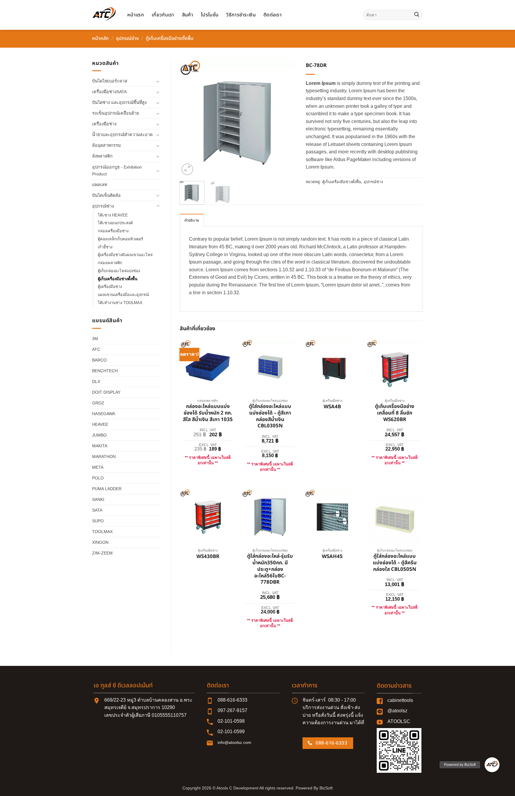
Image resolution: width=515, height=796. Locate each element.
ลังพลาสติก (102, 156)
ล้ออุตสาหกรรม (106, 145)
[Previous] (189, 118)
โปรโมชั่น (209, 14)
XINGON (100, 542)
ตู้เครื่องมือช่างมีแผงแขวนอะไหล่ (125, 255)
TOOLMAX (102, 531)
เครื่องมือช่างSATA (109, 91)
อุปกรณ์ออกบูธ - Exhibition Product (117, 170)
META (97, 467)
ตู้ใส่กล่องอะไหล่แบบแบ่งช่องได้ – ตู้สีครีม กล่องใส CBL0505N (395, 563)
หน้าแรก (135, 14)
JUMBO (99, 435)
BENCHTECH (105, 370)
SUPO (98, 520)
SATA (97, 510)
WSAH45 (332, 557)
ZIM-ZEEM (102, 553)
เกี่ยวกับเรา (163, 14)
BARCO (99, 360)
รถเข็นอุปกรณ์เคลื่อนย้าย (115, 113)
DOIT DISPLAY (106, 392)
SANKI (98, 499)
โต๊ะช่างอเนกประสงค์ (115, 223)
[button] (187, 169)
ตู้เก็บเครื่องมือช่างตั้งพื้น (169, 38)
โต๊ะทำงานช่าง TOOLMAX (120, 302)
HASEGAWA (103, 413)
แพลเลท (99, 184)
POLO (98, 478)
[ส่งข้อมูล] (417, 15)
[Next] (287, 118)
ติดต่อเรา (272, 14)
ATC (96, 349)
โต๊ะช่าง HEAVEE (113, 215)
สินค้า (187, 14)
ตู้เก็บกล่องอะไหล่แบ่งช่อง (119, 271)
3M (95, 338)
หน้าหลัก (100, 38)
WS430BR (207, 557)
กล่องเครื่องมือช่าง (113, 231)
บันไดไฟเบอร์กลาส (109, 81)
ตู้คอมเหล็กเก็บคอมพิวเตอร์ (120, 239)
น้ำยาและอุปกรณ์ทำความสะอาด (122, 134)
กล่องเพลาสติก (110, 263)
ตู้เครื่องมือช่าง (110, 286)
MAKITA (99, 445)
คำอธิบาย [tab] (191, 220)
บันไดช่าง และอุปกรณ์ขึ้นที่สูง (119, 102)
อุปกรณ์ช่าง (127, 38)
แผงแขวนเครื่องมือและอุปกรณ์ (123, 294)
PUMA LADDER (107, 488)
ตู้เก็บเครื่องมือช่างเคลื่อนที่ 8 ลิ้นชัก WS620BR (394, 413)
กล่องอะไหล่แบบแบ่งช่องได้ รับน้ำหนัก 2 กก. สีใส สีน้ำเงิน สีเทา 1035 (208, 413)
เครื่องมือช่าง (104, 123)
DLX (96, 381)
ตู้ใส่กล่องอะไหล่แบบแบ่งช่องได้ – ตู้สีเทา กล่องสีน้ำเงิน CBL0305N (270, 416)
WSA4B (332, 407)
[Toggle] (158, 81)
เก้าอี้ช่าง (105, 247)
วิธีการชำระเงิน (241, 14)
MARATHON (104, 456)
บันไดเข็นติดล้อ (106, 195)
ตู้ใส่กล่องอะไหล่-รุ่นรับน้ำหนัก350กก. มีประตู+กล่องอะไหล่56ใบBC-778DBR (270, 569)
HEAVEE (100, 424)
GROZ (98, 403)
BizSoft (326, 788)
